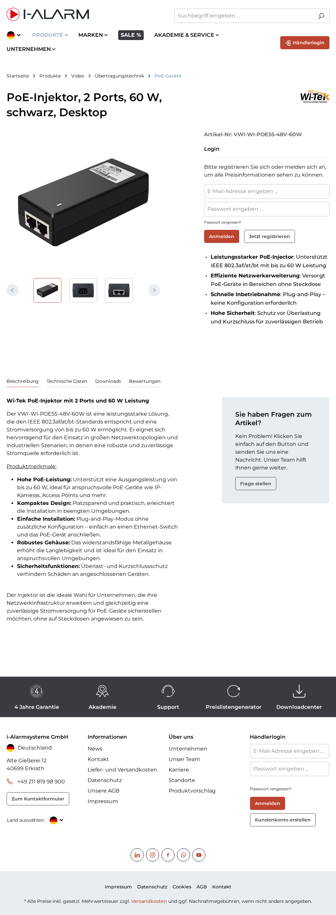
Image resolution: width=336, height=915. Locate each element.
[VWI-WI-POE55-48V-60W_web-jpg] (83, 202)
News (95, 749)
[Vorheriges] (12, 290)
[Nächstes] (154, 290)
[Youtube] (198, 854)
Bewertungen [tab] (144, 381)
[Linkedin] (137, 854)
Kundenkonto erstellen (283, 820)
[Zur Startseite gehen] (84, 14)
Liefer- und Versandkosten (122, 770)
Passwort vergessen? (222, 222)
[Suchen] (321, 16)
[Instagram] (152, 854)
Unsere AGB (103, 791)
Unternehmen (188, 749)
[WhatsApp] (183, 854)
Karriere (179, 770)
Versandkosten (149, 901)
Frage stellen (255, 484)
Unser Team (184, 759)
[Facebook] (168, 854)
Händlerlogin (308, 43)
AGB (202, 887)
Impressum (103, 801)
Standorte (182, 780)
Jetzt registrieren (269, 236)
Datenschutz (105, 780)
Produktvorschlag (192, 791)
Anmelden (221, 236)
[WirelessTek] (263, 96)
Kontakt (98, 759)
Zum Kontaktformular (37, 799)
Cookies (182, 887)
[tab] (23, 381)
